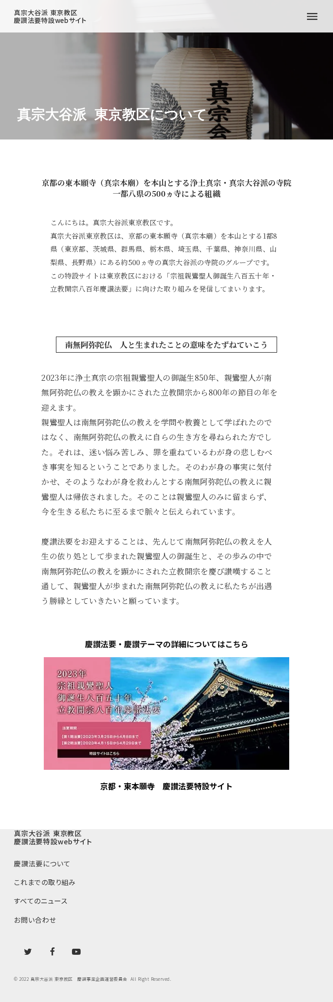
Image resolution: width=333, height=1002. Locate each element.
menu (312, 16)
